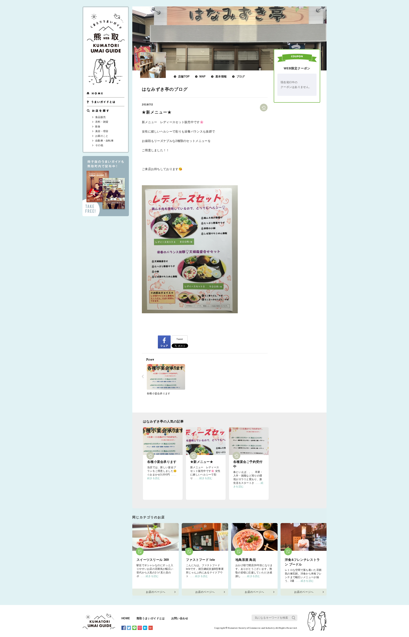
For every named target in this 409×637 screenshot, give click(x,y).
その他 (99, 145)
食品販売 (100, 117)
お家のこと (101, 135)
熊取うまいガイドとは (151, 618)
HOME (125, 618)
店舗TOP (184, 76)
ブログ (240, 76)
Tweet (179, 339)
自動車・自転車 (104, 140)
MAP (202, 76)
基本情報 (221, 76)
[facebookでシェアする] (164, 341)
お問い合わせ (179, 618)
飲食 (98, 126)
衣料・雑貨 (101, 121)
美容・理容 (101, 131)
